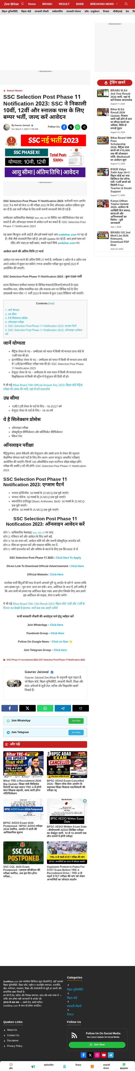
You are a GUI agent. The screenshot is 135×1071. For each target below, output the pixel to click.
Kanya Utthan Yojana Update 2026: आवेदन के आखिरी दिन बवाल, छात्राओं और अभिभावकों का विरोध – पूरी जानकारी (120, 212)
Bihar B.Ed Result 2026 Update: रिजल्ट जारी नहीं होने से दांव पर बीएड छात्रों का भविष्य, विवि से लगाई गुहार (121, 119)
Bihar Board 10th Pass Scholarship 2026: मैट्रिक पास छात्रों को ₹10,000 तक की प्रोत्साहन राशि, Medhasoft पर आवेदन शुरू (121, 149)
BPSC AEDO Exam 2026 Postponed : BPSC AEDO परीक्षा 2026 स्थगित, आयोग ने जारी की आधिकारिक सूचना (22, 827)
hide (51, 303)
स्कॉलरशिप (57, 11)
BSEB (80, 4)
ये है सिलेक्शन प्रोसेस (16, 318)
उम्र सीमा (10, 314)
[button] (126, 4)
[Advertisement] (45, 46)
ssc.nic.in (39, 533)
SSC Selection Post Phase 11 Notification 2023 (62, 660)
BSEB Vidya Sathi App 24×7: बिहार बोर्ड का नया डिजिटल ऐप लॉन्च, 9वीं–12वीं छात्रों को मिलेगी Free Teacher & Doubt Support (121, 180)
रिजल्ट (106, 11)
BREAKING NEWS (102, 4)
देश (127, 11)
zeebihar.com (67, 235)
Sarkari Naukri (14, 90)
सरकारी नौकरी (42, 11)
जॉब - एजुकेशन (91, 11)
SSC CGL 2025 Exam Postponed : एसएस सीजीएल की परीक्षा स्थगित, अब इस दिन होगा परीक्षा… (21, 871)
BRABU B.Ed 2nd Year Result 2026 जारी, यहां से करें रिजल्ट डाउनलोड (121, 95)
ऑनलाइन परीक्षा (14, 322)
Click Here (56, 575)
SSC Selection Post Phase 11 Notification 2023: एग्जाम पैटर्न (40, 326)
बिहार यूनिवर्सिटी (10, 11)
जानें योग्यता (12, 310)
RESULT (64, 4)
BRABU (47, 4)
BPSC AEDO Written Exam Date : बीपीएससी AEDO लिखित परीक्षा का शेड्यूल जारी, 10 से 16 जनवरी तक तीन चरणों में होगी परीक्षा (67, 831)
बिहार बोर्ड (26, 11)
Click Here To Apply (68, 558)
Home (32, 4)
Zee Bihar (11, 4)
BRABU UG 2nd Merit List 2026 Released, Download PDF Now (120, 239)
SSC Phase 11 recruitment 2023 (22, 660)
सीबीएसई (117, 11)
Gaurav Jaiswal (22, 125)
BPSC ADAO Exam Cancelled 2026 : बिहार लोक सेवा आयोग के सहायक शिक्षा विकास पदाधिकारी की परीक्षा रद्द (66, 785)
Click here (60, 650)
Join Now (76, 720)
